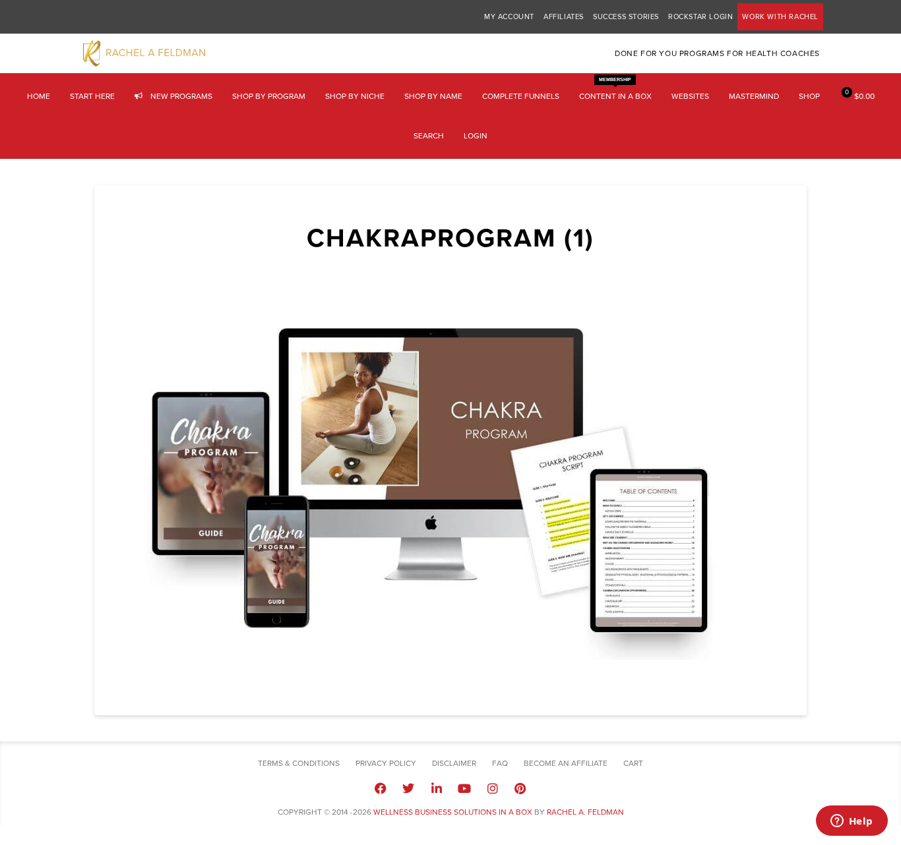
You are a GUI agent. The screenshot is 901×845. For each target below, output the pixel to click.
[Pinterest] (520, 787)
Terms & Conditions (299, 763)
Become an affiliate (565, 763)
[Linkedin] (436, 787)
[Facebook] (380, 787)
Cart (633, 763)
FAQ (500, 763)
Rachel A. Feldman (585, 812)
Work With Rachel (780, 17)
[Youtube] (464, 787)
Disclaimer (454, 763)
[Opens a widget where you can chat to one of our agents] (851, 821)
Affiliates (564, 17)
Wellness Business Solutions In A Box (452, 812)
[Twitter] (408, 787)
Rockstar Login (700, 17)
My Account (509, 17)
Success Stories (626, 17)
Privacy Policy (386, 763)
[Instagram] (492, 787)
